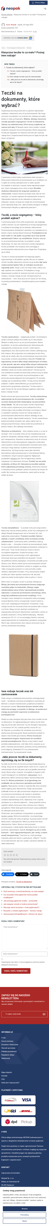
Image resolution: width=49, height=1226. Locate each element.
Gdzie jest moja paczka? (10, 1083)
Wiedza (29, 48)
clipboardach (32, 775)
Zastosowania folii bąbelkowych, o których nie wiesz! (23, 914)
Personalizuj (25, 1215)
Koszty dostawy (7, 1041)
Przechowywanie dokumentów (16, 48)
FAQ (3, 1079)
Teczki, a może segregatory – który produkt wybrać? (26, 72)
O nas (3, 1038)
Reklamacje (5, 1058)
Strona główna (6, 14)
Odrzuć (24, 1221)
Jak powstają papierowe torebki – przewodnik (20, 901)
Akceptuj (24, 1209)
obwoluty (13, 458)
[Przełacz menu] (45, 8)
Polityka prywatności (9, 1051)
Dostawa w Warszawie (9, 1044)
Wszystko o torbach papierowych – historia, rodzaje (22, 911)
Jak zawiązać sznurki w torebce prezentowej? (20, 904)
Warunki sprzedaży (8, 1048)
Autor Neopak (11, 25)
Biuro (3, 48)
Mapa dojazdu (6, 1072)
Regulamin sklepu (7, 1055)
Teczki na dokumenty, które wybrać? (20, 67)
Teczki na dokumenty (24, 882)
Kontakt (4, 1076)
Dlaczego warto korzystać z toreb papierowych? (21, 907)
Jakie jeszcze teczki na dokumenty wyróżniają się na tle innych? (27, 81)
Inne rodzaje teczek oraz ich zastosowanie (25, 77)
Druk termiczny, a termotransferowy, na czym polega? (23, 891)
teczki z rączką (7, 816)
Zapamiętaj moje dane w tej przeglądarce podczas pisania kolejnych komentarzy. (23, 963)
